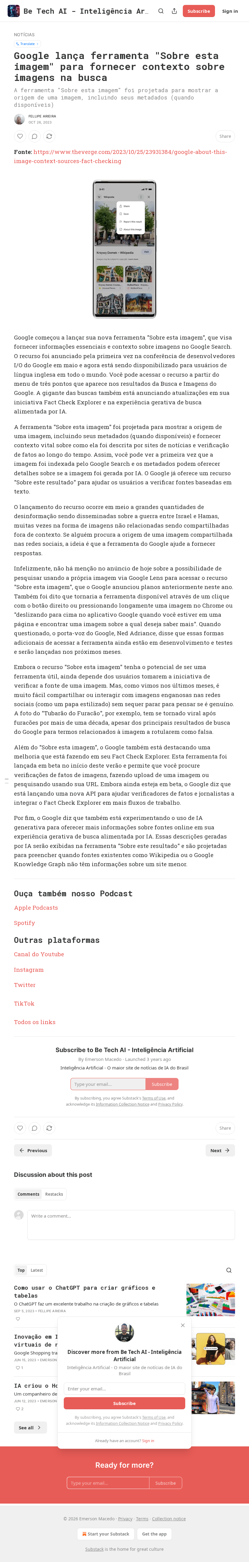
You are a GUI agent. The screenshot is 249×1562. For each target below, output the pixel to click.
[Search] (161, 11)
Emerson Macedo (56, 1360)
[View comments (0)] (35, 136)
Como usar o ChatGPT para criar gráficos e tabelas (84, 1291)
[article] (124, 1303)
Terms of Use (153, 1417)
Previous (37, 1150)
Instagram (29, 969)
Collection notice (169, 1519)
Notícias (24, 34)
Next (216, 1150)
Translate (27, 43)
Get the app (154, 1534)
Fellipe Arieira (42, 116)
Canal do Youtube (39, 954)
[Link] (5, 893)
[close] (183, 1325)
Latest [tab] (37, 1270)
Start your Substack (108, 1534)
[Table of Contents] (6, 781)
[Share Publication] (174, 11)
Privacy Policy (170, 1423)
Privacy (125, 1519)
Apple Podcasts (36, 907)
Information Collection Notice (122, 1423)
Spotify (24, 922)
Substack (94, 1549)
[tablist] (40, 1194)
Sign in (230, 11)
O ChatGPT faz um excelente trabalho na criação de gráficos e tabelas (86, 1304)
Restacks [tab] (54, 1194)
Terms (142, 1519)
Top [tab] (21, 1270)
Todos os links (35, 1022)
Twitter (25, 984)
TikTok (24, 1003)
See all (26, 1427)
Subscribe (199, 11)
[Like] (20, 136)
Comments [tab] (28, 1194)
